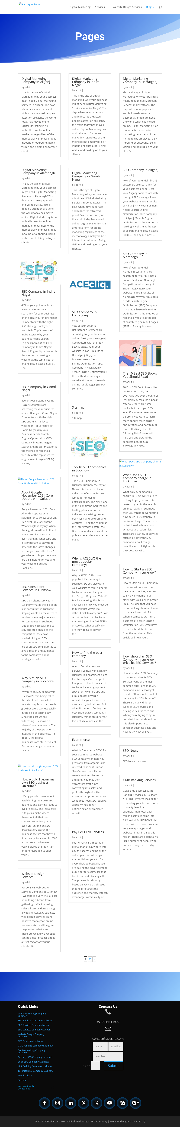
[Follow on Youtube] (109, 1103)
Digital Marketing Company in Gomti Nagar (86, 176)
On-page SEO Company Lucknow (35, 1057)
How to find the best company (87, 654)
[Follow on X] (96, 1103)
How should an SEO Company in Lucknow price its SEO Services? (139, 659)
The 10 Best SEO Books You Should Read (140, 375)
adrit (28, 87)
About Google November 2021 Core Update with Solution (37, 495)
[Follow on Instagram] (57, 1103)
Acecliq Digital (25, 1075)
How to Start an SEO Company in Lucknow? (139, 571)
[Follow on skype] (122, 1103)
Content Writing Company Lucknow (31, 1051)
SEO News (130, 750)
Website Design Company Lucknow (31, 1035)
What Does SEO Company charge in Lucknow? (137, 478)
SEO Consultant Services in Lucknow (36, 588)
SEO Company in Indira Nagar (38, 293)
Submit (114, 1065)
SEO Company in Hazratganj (84, 313)
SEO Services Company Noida (33, 1025)
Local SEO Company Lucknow (33, 1061)
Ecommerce (81, 739)
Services (100, 7)
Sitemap (78, 407)
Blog (149, 7)
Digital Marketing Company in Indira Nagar (85, 81)
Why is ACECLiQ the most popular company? (86, 561)
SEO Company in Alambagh (135, 255)
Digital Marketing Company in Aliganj (35, 80)
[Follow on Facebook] (44, 1103)
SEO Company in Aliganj (140, 170)
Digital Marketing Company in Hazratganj (140, 80)
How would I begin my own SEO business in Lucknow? (37, 782)
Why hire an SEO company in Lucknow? (37, 679)
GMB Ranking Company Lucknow (35, 1045)
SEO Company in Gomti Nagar (38, 388)
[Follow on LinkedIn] (70, 1103)
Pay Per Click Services (88, 832)
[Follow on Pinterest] (83, 1103)
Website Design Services (127, 7)
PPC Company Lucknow (30, 1041)
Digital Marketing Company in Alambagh (38, 171)
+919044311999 (108, 1022)
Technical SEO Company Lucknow (35, 1070)
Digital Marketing (80, 7)
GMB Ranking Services (139, 780)
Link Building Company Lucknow (35, 1066)
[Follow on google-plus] (135, 1103)
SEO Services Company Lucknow (35, 1020)
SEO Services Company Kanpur (34, 1029)
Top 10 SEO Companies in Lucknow (89, 468)
